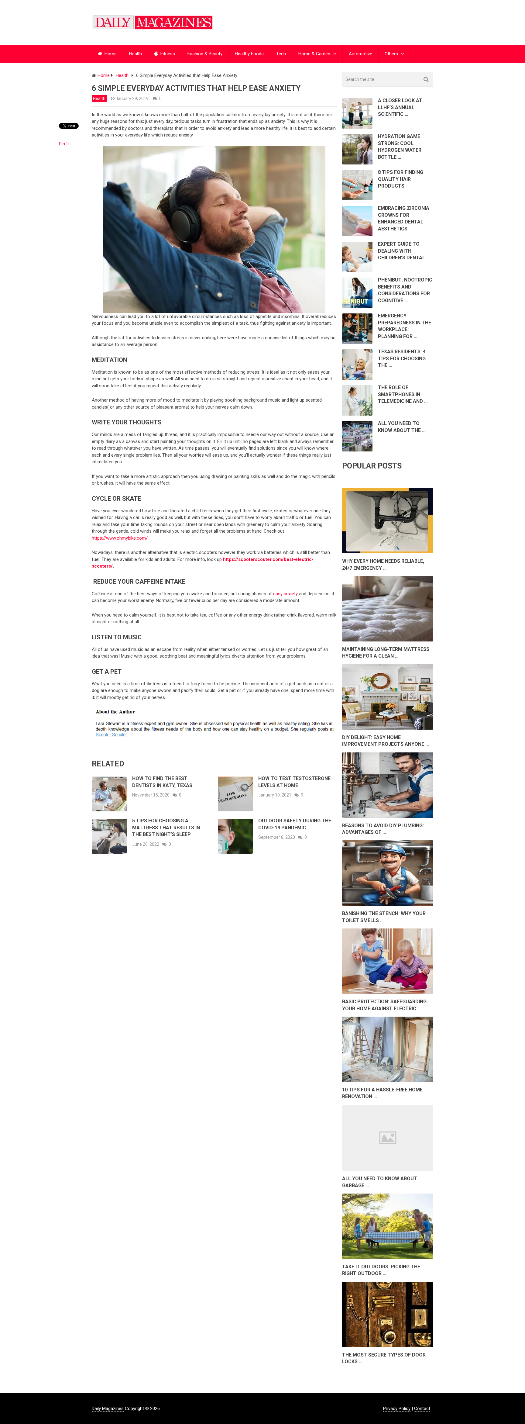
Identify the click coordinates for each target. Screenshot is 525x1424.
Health (135, 54)
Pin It (64, 144)
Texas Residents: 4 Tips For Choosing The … (402, 358)
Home (110, 54)
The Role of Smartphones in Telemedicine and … (403, 394)
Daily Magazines (108, 1408)
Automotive (360, 54)
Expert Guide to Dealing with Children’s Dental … (404, 251)
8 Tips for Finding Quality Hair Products (400, 179)
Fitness (167, 54)
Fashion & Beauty (204, 54)
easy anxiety (285, 593)
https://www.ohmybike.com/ (120, 538)
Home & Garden (314, 54)
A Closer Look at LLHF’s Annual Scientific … (400, 107)
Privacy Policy (396, 1408)
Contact (422, 1408)
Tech (281, 54)
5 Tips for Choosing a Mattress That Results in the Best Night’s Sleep (166, 827)
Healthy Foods (249, 54)
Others (391, 54)
